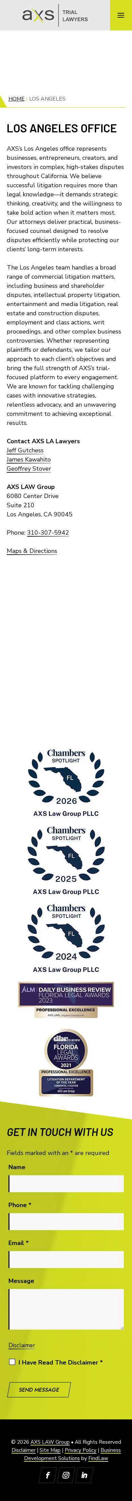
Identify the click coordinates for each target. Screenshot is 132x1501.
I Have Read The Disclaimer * (61, 1362)
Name (16, 1167)
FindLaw (98, 1458)
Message (21, 1281)
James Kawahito (29, 459)
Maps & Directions (32, 551)
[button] (120, 14)
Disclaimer (21, 1345)
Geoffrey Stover (29, 469)
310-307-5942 (48, 533)
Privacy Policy (80, 1450)
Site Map (50, 1450)
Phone (19, 1205)
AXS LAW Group (50, 1442)
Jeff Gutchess (25, 450)
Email (18, 1243)
